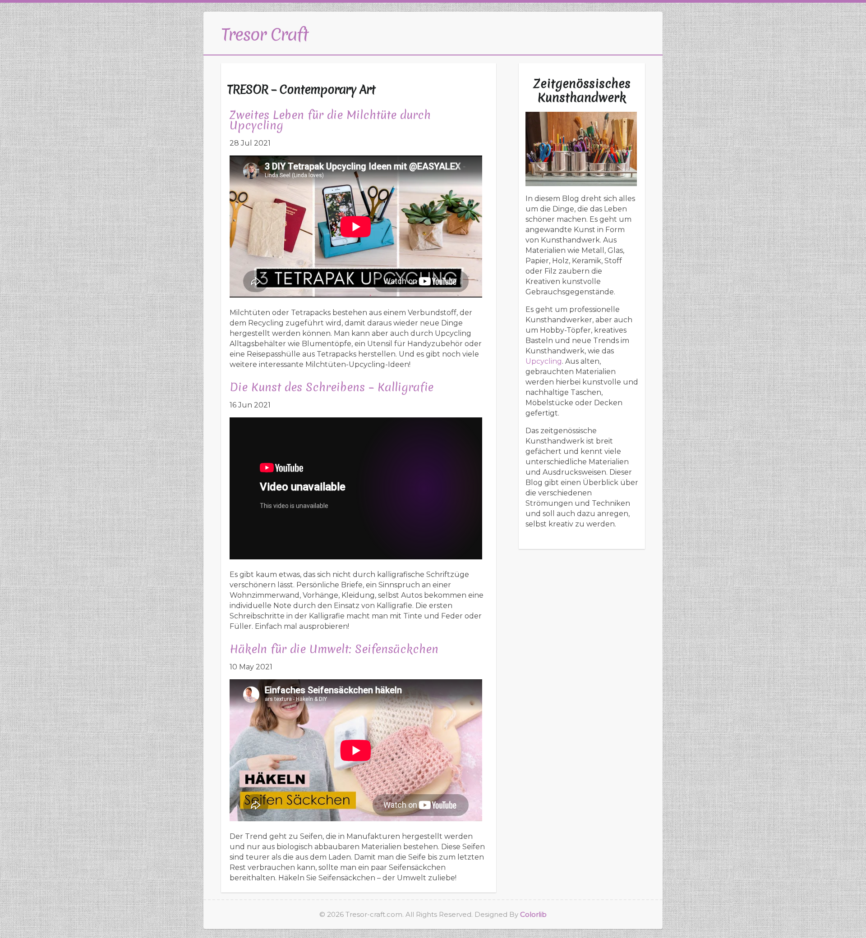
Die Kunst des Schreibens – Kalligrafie (331, 387)
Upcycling (543, 361)
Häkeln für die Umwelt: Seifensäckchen (334, 649)
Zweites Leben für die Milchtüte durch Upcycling (330, 120)
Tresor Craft (264, 34)
